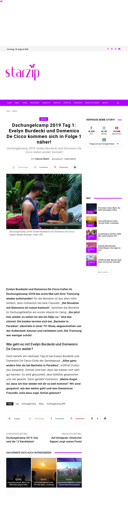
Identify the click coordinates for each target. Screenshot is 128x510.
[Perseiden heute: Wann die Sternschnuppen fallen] (18, 473)
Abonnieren (117, 127)
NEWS (14, 111)
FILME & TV (91, 250)
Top (17, 404)
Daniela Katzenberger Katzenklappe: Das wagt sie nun (109, 248)
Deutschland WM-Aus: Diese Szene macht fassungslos (69, 484)
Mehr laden (103, 272)
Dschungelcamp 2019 (56, 404)
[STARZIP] (22, 72)
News (41, 404)
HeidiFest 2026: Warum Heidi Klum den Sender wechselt (109, 261)
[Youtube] (119, 49)
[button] (118, 103)
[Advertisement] (64, 22)
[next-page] (13, 493)
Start (8, 111)
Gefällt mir (91, 128)
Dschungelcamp (29, 404)
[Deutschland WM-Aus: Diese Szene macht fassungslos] (69, 473)
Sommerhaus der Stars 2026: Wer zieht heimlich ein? (109, 235)
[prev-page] (8, 493)
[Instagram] (112, 49)
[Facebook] (108, 49)
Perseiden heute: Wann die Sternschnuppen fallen (19, 484)
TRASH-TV (91, 237)
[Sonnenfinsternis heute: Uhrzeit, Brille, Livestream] (44, 473)
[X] (115, 49)
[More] (75, 167)
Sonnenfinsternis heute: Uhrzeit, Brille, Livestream (44, 484)
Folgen (104, 127)
